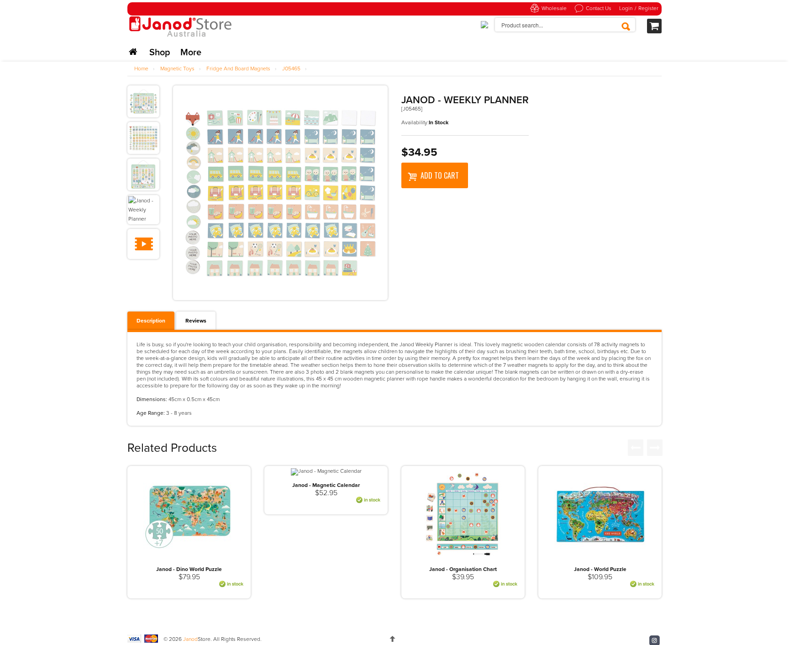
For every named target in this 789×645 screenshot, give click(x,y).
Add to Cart (440, 175)
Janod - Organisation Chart (463, 569)
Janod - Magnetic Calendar (326, 485)
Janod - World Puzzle (600, 569)
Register (648, 8)
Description (151, 320)
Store (196, 639)
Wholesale (554, 8)
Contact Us (598, 8)
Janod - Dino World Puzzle (189, 569)
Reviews (195, 320)
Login (625, 8)
